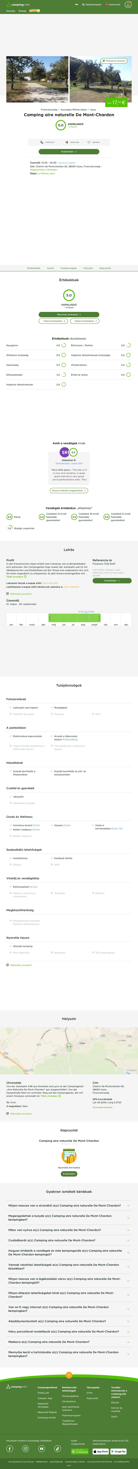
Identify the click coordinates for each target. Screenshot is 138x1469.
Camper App (45, 1398)
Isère (52, 173)
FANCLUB (43, 1392)
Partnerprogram (71, 1415)
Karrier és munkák (116, 1409)
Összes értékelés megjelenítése (67, 490)
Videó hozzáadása (52, 321)
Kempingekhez (70, 1396)
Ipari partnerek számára (70, 1408)
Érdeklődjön (67, 151)
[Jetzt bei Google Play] (118, 1451)
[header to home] (18, 4)
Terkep (22, 10)
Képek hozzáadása (84, 321)
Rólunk (115, 1402)
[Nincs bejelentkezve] (128, 4)
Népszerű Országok (43, 1405)
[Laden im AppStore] (101, 1451)
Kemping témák (47, 1417)
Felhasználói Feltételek (21, 1462)
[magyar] (76, 4)
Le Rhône (43, 173)
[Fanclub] (34, 10)
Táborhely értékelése (67, 314)
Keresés (10, 10)
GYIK (89, 1392)
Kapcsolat (92, 1398)
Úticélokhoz (69, 1401)
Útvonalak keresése (102, 1107)
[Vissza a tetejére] (69, 1375)
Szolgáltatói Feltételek (99, 1462)
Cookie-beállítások (75, 1462)
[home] (16, 1386)
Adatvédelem (56, 1462)
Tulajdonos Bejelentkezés (70, 1422)
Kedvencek (114, 4)
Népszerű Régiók (47, 1412)
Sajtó (114, 1416)
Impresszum (41, 1462)
